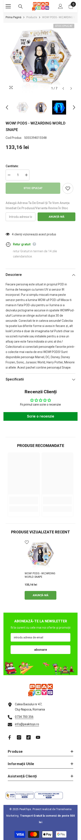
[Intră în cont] (60, 6)
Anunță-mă (56, 216)
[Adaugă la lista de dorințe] (67, 188)
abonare (40, 650)
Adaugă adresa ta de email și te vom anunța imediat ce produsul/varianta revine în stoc (38, 205)
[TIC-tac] (28, 737)
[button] (63, 88)
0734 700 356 (24, 717)
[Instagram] (19, 737)
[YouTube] (38, 737)
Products (31, 17)
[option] (40, 58)
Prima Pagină (13, 17)
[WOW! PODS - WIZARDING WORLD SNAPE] (40, 554)
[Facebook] (9, 737)
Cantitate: (12, 166)
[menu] (8, 6)
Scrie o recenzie (40, 416)
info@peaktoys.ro (27, 724)
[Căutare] (20, 6)
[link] (23, 500)
